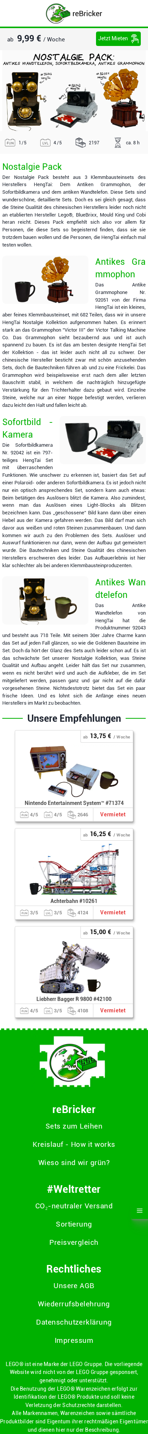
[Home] (74, 13)
